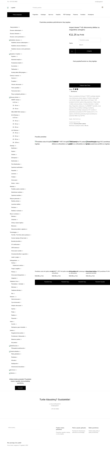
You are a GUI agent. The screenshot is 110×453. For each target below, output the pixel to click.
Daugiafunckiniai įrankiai (17, 333)
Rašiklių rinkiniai (15, 201)
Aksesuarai (14, 180)
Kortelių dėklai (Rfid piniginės (18, 72)
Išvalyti (81, 44)
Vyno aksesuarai (15, 302)
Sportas (13, 308)
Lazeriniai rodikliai (15, 204)
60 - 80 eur (15, 127)
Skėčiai (13, 263)
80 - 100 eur (16, 142)
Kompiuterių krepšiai (16, 63)
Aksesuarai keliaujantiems (17, 275)
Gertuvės (13, 78)
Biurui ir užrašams (14, 214)
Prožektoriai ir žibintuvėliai (17, 336)
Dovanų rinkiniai (14, 97)
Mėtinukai (13, 287)
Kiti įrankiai (14, 342)
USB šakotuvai (15, 247)
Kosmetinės (14, 66)
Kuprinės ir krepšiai (15, 54)
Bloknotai (13, 226)
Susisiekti (20, 388)
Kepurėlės (13, 170)
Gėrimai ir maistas (14, 75)
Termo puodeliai (15, 87)
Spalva (71, 43)
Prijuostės (13, 318)
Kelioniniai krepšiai (16, 59)
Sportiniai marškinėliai (16, 167)
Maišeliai (12, 186)
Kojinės (13, 151)
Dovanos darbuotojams (15, 30)
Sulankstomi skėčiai (18, 265)
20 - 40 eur (15, 105)
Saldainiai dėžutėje (16, 290)
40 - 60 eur (15, 108)
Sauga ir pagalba (15, 268)
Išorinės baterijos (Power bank (18, 238)
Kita (12, 293)
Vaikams (12, 373)
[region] (85, 72)
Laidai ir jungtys (15, 257)
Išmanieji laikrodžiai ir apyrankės (19, 254)
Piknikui (13, 271)
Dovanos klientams (15, 33)
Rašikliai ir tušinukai (16, 210)
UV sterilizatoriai (15, 244)
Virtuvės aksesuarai (16, 84)
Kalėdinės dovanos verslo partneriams (20, 49)
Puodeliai (13, 81)
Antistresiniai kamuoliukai (17, 366)
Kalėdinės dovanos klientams (18, 45)
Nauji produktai (14, 27)
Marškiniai (13, 148)
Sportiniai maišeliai (16, 195)
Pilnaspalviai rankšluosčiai (17, 348)
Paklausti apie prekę (85, 85)
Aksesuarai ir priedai (16, 250)
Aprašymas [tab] (74, 91)
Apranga (12, 145)
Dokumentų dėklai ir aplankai (18, 229)
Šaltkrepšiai (14, 69)
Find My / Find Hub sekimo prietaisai (20, 235)
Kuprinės (13, 56)
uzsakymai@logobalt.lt (55, 404)
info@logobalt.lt (99, 1)
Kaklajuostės (14, 363)
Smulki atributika (14, 351)
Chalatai (13, 177)
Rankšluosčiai (13, 345)
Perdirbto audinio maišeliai (17, 189)
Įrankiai (12, 330)
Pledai (12, 312)
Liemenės (13, 173)
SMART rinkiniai (15, 99)
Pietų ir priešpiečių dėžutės (18, 94)
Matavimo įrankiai (15, 339)
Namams (12, 296)
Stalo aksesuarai (15, 299)
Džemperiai (14, 157)
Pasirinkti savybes (49, 281)
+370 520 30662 (13, 1)
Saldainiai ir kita (14, 281)
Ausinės (13, 324)
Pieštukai (13, 207)
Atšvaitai (13, 360)
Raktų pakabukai (15, 354)
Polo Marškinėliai (15, 164)
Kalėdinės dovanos (15, 40)
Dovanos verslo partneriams (17, 36)
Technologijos (13, 232)
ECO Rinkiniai (14, 115)
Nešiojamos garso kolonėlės (18, 327)
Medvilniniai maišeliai (16, 192)
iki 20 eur (15, 102)
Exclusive (12, 370)
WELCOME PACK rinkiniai (18, 112)
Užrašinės (13, 219)
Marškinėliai (14, 161)
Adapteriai (13, 278)
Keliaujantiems (13, 260)
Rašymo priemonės (15, 198)
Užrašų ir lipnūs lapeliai (17, 222)
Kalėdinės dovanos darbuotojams (19, 42)
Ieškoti (38, 428)
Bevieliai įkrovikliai (16, 241)
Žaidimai (13, 315)
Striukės (13, 154)
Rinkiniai (13, 216)
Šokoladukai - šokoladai (17, 284)
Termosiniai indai (15, 91)
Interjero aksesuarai (16, 305)
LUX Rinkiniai (14, 130)
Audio (11, 321)
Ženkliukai (13, 357)
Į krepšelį (89, 51)
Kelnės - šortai (15, 183)
